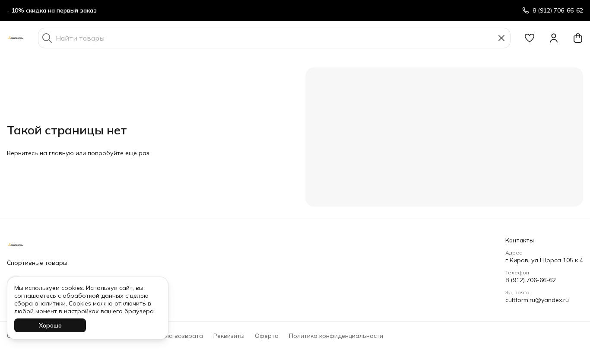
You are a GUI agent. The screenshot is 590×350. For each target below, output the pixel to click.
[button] (529, 38)
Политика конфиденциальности (336, 336)
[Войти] (554, 38)
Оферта (267, 336)
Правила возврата (174, 336)
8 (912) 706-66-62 (530, 280)
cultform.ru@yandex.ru (537, 300)
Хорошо (50, 325)
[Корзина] (578, 38)
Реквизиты (228, 336)
